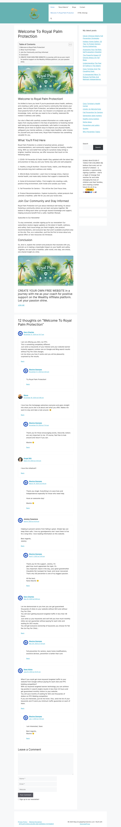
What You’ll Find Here (28, 50)
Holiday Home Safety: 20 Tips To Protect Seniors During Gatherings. (92, 44)
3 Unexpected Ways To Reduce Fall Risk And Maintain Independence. (92, 77)
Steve (26, 395)
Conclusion (24, 55)
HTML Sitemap (82, 13)
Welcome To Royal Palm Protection (62, 13)
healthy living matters (91, 119)
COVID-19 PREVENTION (92, 109)
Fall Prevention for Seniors (93, 112)
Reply (22, 361)
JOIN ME (21, 305)
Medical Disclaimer (35, 822)
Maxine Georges (35, 370)
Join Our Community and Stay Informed (34, 52)
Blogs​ (74, 7)
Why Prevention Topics (91, 132)
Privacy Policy (22, 822)
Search (85, 144)
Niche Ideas (87, 122)
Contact (82, 7)
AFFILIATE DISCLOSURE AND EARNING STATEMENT (36, 824)
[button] (51, 18)
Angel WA (28, 458)
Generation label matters (92, 116)
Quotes (85, 128)
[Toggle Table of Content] (69, 44)
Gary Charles (29, 332)
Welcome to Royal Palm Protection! (32, 47)
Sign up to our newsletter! (29, 799)
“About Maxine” (63, 7)
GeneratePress (85, 824)
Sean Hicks (28, 669)
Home (52, 7)
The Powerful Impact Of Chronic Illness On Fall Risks (92, 57)
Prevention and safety (91, 125)
